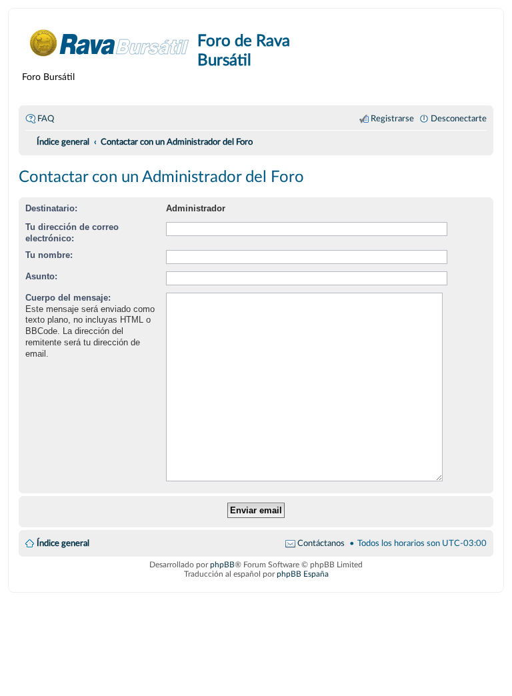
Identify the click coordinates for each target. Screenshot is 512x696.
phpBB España (303, 574)
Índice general (63, 543)
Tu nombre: (49, 255)
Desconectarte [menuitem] (459, 118)
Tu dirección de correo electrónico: (72, 232)
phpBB (222, 565)
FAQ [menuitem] (45, 118)
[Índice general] (109, 43)
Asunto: (41, 276)
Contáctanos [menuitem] (321, 543)
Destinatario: (51, 208)
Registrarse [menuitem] (392, 118)
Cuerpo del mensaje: (68, 298)
